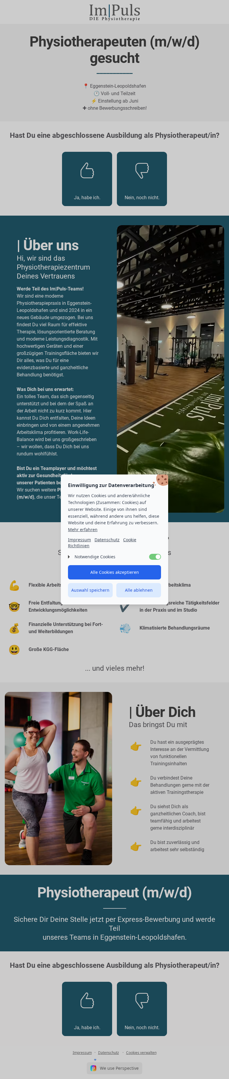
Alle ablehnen (139, 590)
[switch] (155, 557)
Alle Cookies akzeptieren (114, 572)
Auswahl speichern (90, 590)
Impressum (79, 539)
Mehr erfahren (83, 529)
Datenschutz (107, 539)
